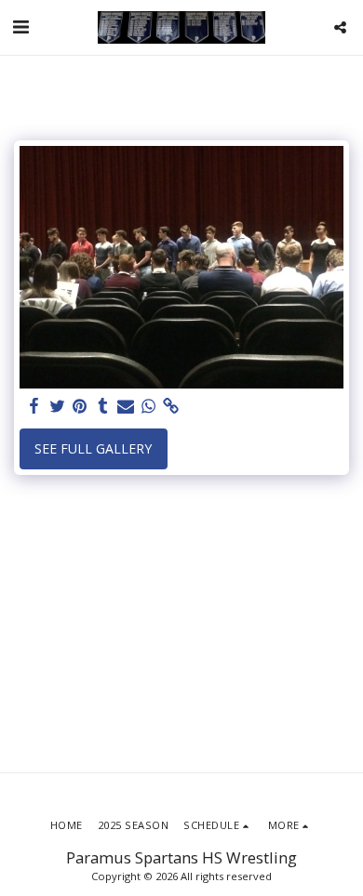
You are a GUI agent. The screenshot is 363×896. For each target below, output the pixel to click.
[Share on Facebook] (34, 406)
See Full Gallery (93, 448)
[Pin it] (80, 406)
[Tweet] (57, 406)
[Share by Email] (125, 406)
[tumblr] (103, 406)
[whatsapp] (149, 406)
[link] (171, 406)
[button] (20, 26)
